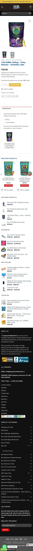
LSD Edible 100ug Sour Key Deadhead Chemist (8, 179)
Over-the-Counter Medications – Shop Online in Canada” (15, 493)
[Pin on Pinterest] (14, 96)
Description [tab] (6, 108)
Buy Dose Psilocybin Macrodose (11, 436)
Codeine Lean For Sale (8, 470)
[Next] (29, 34)
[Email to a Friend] (11, 96)
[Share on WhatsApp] (2, 96)
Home (2, 60)
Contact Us (22, 542)
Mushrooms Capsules (7, 485)
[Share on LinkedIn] (17, 96)
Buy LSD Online (6, 511)
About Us (15, 542)
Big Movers (4, 430)
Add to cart (14, 85)
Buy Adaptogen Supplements (10, 433)
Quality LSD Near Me (13, 515)
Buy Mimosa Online (7, 454)
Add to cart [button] (8, 185)
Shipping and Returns (19, 543)
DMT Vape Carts (6, 473)
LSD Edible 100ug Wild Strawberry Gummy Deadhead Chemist (24, 180)
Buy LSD (8, 60)
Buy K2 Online (5, 443)
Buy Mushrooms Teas (7, 464)
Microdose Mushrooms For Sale (10, 482)
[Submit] (29, 13)
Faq (28, 542)
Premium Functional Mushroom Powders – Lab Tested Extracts (15, 501)
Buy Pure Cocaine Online (8, 467)
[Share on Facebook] (5, 96)
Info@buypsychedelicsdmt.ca (15, 371)
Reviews (9, 543)
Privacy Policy (7, 542)
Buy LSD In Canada (18, 511)
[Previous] (3, 34)
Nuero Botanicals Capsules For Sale (12, 488)
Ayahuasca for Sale (7, 427)
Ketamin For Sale (6, 476)
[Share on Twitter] (8, 96)
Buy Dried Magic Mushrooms (10, 439)
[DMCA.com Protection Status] (8, 549)
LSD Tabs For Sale (7, 451)
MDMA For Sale (6, 479)
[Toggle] (31, 446)
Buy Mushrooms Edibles (8, 460)
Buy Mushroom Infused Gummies (11, 457)
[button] (2, 7)
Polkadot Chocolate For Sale (10, 497)
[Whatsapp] (4, 547)
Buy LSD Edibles (17, 60)
